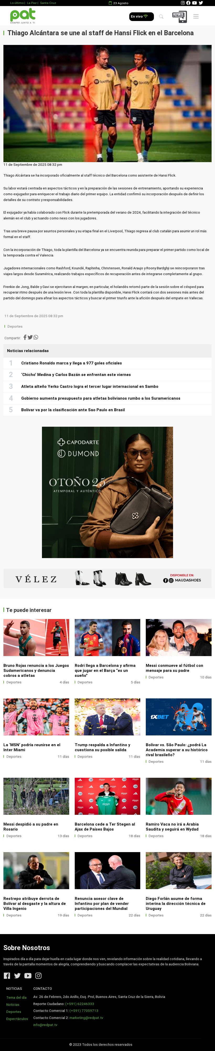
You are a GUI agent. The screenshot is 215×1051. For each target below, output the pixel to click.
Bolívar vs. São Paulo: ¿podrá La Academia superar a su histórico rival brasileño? (177, 750)
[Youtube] (194, 3)
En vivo (137, 16)
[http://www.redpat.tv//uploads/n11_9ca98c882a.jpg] (179, 796)
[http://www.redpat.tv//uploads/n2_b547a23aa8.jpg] (179, 870)
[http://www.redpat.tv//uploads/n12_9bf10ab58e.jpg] (108, 796)
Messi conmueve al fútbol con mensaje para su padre (174, 668)
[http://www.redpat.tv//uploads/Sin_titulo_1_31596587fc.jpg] (36, 870)
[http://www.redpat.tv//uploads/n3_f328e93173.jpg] (108, 870)
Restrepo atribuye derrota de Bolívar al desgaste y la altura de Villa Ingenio (34, 903)
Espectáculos (17, 1019)
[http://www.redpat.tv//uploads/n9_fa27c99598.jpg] (108, 716)
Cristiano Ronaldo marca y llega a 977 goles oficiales (71, 363)
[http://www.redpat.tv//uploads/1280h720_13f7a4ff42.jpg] (179, 716)
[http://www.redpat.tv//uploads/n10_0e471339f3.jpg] (36, 716)
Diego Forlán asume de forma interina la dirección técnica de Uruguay (176, 903)
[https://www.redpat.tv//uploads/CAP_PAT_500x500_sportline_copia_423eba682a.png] (107, 492)
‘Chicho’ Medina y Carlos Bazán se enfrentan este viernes (76, 374)
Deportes (15, 326)
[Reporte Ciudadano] (180, 16)
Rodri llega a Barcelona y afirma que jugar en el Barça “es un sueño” (105, 670)
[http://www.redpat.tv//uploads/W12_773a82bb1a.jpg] (36, 796)
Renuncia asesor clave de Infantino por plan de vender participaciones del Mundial (102, 903)
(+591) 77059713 (83, 1011)
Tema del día (16, 998)
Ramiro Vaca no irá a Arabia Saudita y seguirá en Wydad (172, 827)
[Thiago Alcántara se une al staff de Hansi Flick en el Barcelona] (107, 103)
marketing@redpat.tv (86, 1018)
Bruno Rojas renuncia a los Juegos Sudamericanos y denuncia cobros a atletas (36, 670)
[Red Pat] (22, 16)
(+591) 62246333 (79, 1004)
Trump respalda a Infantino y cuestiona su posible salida (102, 747)
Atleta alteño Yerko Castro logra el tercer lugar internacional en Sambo (89, 386)
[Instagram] (183, 3)
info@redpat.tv (45, 1025)
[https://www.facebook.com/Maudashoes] (107, 578)
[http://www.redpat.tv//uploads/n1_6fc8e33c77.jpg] (36, 637)
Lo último (17, 3)
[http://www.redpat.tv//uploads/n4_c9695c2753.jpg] (179, 637)
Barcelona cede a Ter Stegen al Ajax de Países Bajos (105, 827)
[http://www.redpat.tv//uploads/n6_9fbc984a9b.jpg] (108, 637)
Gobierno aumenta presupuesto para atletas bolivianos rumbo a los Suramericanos (100, 398)
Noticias (12, 1005)
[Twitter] (201, 3)
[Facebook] (188, 3)
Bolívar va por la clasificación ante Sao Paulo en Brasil (73, 410)
